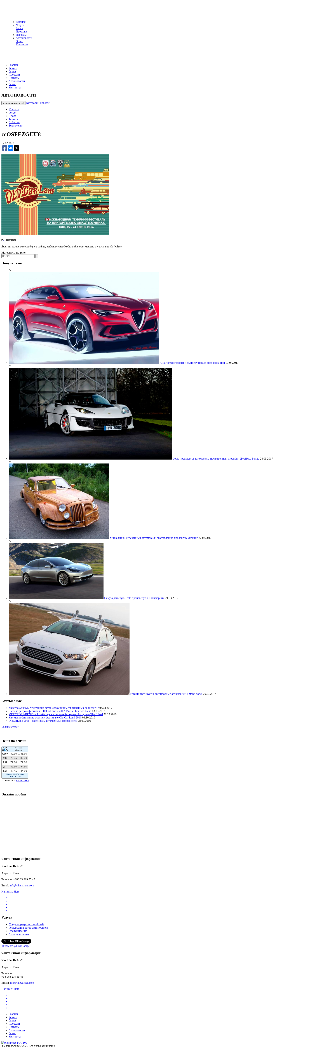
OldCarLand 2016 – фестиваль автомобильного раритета (43, 720)
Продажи (21, 31)
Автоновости (24, 37)
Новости (14, 109)
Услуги (20, 25)
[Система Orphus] (8, 240)
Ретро (12, 112)
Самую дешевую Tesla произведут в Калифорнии (134, 598)
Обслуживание (18, 930)
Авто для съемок (19, 934)
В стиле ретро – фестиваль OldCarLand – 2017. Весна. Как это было (50, 711)
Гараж (19, 28)
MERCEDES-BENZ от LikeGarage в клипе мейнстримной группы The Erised (56, 714)
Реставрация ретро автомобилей (28, 927)
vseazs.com (22, 780)
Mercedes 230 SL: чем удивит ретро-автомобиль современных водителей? (54, 707)
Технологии (16, 125)
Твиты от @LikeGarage (15, 945)
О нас (19, 41)
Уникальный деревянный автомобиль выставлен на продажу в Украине (154, 537)
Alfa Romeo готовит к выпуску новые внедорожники (192, 362)
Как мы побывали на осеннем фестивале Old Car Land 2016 (45, 717)
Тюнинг (13, 119)
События (14, 122)
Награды (21, 34)
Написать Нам (10, 891)
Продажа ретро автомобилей (26, 924)
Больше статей (10, 726)
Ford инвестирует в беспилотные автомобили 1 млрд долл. (166, 693)
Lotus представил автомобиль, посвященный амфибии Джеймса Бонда (216, 458)
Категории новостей (38, 102)
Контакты (22, 44)
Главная (20, 21)
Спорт (12, 115)
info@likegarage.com (22, 885)
